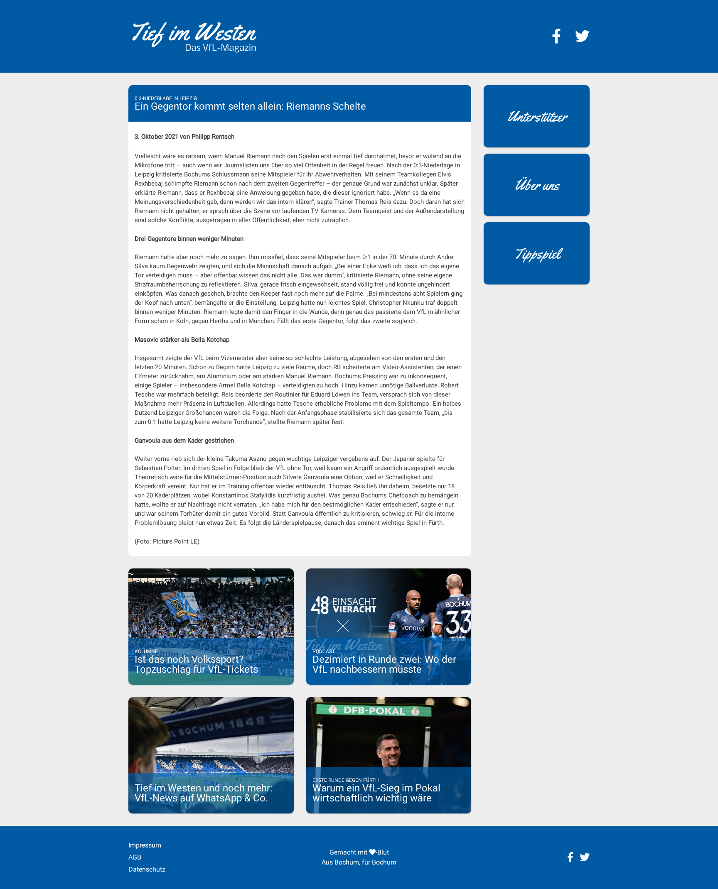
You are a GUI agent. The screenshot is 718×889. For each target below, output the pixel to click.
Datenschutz (146, 869)
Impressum (144, 845)
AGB (134, 857)
